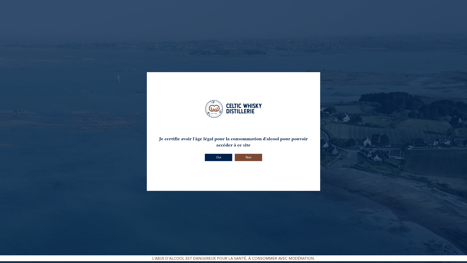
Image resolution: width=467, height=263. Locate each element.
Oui (218, 157)
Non (248, 157)
